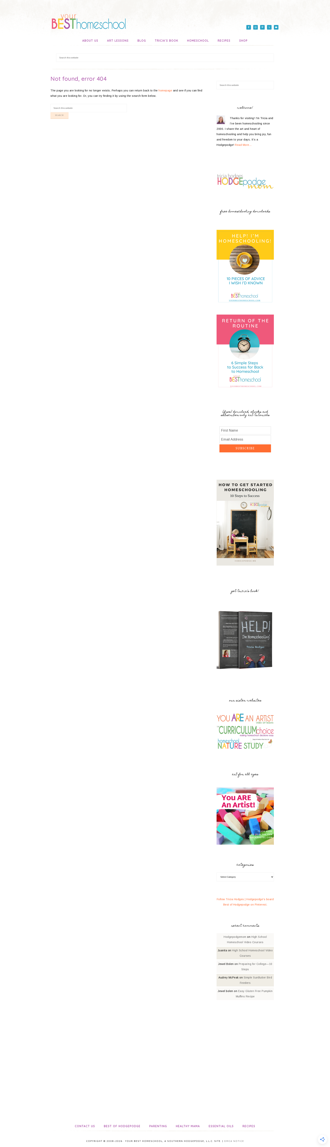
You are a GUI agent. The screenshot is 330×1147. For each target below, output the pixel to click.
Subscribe (245, 448)
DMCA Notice (234, 1141)
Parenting (158, 1126)
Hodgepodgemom (235, 936)
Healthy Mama (188, 1126)
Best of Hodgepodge (122, 1126)
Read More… (243, 144)
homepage (165, 90)
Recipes (249, 1126)
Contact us (85, 1126)
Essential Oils (221, 1126)
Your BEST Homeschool (88, 20)
